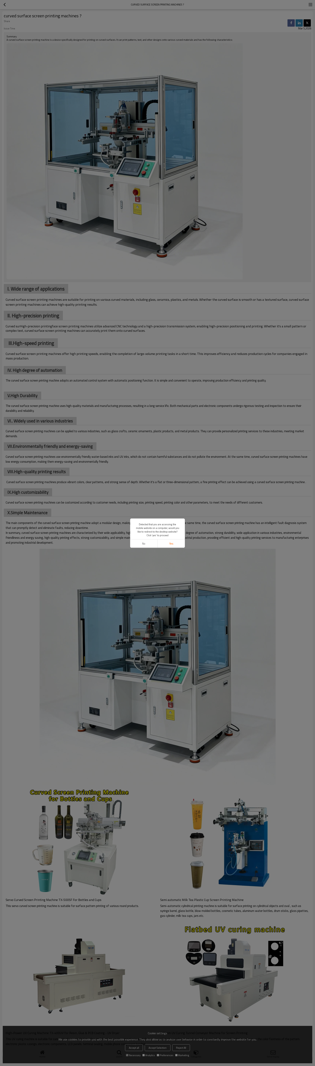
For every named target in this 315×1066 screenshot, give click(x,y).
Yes (171, 543)
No (143, 543)
